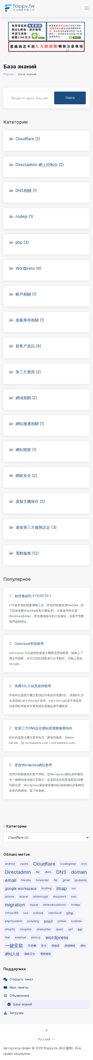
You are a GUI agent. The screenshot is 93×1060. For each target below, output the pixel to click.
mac (74, 896)
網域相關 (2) (26, 398)
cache (24, 863)
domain (79, 872)
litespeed (59, 896)
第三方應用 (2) (28, 372)
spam (59, 929)
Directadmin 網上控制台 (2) (40, 164)
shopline (26, 929)
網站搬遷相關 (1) (30, 424)
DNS (61, 872)
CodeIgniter (68, 863)
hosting (46, 888)
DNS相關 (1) (26, 190)
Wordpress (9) (28, 268)
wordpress (56, 937)
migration (15, 905)
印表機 (32, 945)
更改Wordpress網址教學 (33, 765)
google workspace (21, 888)
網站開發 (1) (26, 449)
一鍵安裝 (14, 945)
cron (84, 863)
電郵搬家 (45, 953)
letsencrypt (40, 896)
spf (70, 929)
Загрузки (16, 1013)
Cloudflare (44, 864)
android (10, 863)
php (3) (22, 242)
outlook (38, 913)
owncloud (54, 913)
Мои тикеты (19, 987)
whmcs (35, 937)
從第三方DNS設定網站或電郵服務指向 (43, 728)
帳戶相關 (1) (26, 294)
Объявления (19, 996)
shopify (10, 929)
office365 (11, 913)
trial (7, 937)
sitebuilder (44, 929)
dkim (48, 872)
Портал (8, 74)
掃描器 (55, 945)
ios (74, 888)
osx (25, 913)
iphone (9, 896)
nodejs (75, 904)
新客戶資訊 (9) (28, 346)
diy (38, 872)
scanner (76, 921)
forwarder (42, 880)
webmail (20, 937)
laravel (23, 896)
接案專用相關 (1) (30, 320)
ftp (56, 880)
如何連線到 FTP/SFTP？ (33, 596)
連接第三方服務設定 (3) (36, 527)
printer (62, 921)
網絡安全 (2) (26, 475)
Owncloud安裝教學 (29, 643)
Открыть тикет (21, 979)
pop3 (48, 921)
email (10, 880)
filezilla (26, 880)
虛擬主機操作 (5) (30, 501)
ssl (80, 929)
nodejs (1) (24, 216)
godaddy (81, 880)
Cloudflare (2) (28, 139)
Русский (44, 1039)
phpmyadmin (13, 921)
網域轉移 (70, 945)
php (69, 913)
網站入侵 (12, 954)
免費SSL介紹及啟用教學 (32, 686)
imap (61, 888)
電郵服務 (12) (27, 553)
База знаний (22, 1004)
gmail (66, 880)
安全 (43, 945)
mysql (34, 904)
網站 (83, 945)
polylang (33, 921)
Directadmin (18, 872)
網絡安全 (29, 953)
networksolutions (54, 904)
